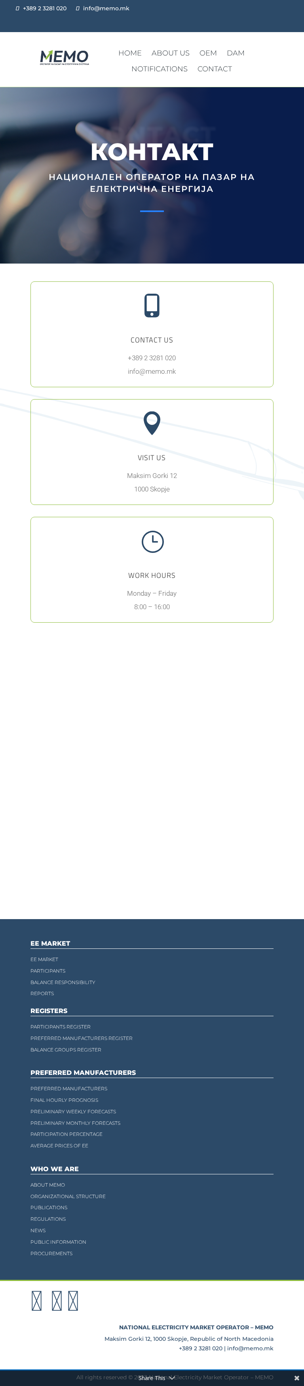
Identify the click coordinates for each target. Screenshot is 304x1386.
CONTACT (215, 69)
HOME (130, 53)
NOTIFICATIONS (159, 69)
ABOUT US (171, 53)
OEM (208, 53)
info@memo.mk (106, 8)
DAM (236, 53)
